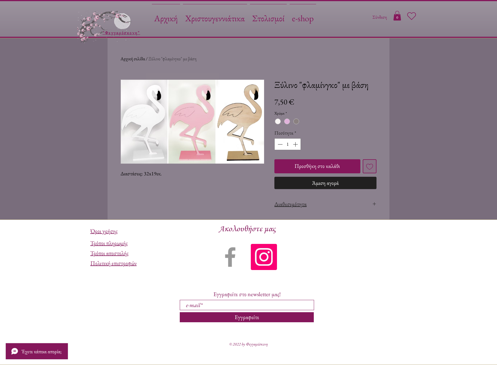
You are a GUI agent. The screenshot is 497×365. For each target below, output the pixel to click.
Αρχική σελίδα (133, 59)
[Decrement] (279, 144)
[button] (397, 15)
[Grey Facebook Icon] (230, 257)
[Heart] (411, 16)
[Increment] (296, 144)
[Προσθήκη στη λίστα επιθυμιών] (370, 166)
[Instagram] (264, 257)
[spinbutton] (288, 144)
